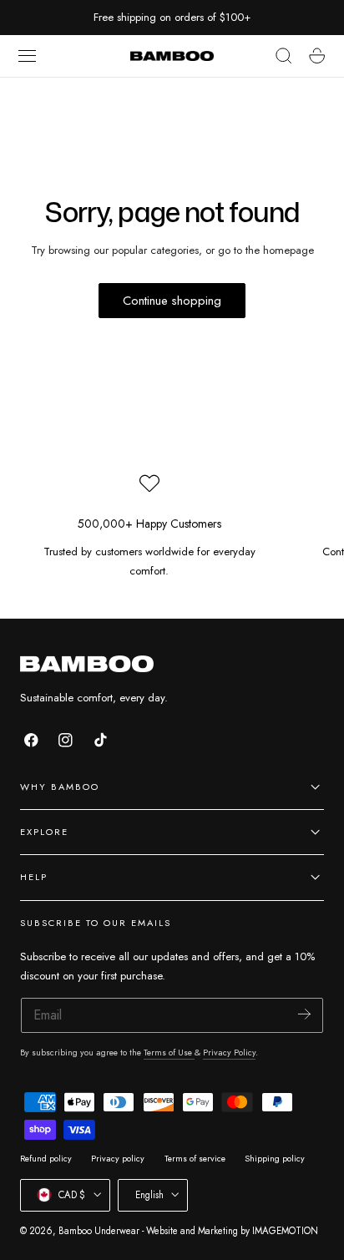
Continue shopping (172, 300)
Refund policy (46, 1158)
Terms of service (194, 1158)
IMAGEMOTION (285, 1230)
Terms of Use (169, 1052)
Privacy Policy (229, 1052)
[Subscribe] (304, 1014)
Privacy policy (117, 1158)
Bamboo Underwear (98, 1230)
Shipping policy (275, 1158)
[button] (28, 56)
